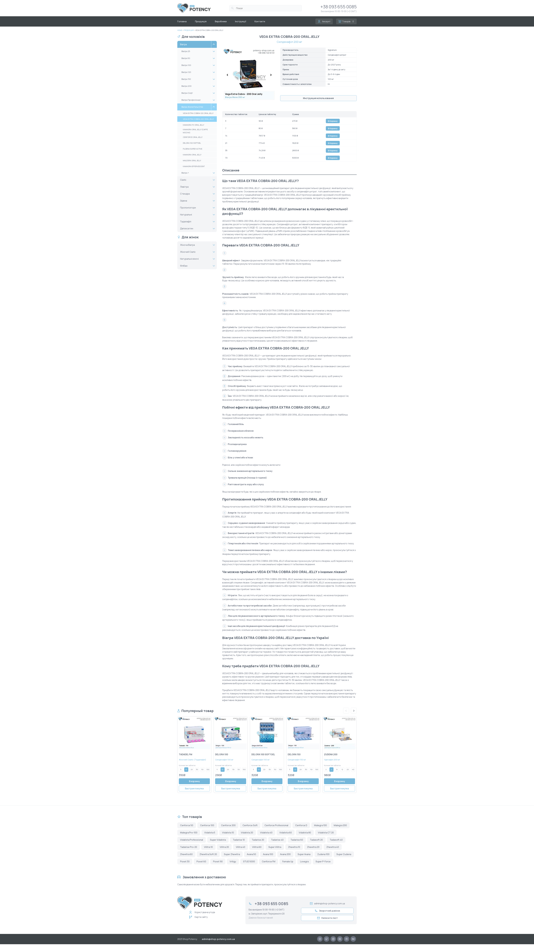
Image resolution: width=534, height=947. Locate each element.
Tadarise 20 (258, 839)
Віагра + (185, 172)
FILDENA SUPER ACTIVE (192, 149)
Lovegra (304, 861)
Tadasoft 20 (316, 839)
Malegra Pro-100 (188, 832)
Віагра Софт (187, 93)
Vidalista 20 (247, 832)
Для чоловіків (193, 36)
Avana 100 (268, 854)
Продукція (201, 21)
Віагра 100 (186, 65)
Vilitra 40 (240, 847)
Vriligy (233, 861)
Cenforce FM (268, 861)
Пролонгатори (188, 207)
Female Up (287, 861)
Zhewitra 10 (294, 847)
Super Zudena (343, 854)
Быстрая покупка (194, 788)
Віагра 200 (186, 86)
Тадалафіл (185, 221)
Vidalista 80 (305, 832)
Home (179, 30)
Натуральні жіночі (189, 258)
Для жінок (190, 237)
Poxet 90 (218, 861)
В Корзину (333, 121)
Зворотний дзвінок (329, 910)
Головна (182, 21)
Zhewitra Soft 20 (208, 854)
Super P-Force (323, 861)
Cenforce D (301, 825)
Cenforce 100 (207, 825)
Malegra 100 (320, 825)
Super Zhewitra (232, 854)
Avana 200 (285, 854)
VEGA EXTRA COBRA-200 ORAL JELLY (198, 119)
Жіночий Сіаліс (188, 251)
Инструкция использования (318, 98)
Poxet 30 (185, 861)
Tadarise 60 (297, 839)
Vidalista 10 (228, 832)
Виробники (221, 21)
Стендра (185, 193)
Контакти (259, 21)
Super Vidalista (218, 839)
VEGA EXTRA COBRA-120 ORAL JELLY (198, 113)
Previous (346, 711)
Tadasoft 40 (336, 839)
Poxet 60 (201, 861)
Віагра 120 (186, 72)
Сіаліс (183, 179)
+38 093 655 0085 (338, 7)
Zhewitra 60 (186, 854)
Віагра (183, 44)
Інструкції (240, 21)
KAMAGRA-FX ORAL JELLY (193, 125)
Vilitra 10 (208, 847)
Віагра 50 (185, 58)
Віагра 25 (185, 51)
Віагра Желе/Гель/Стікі (192, 107)
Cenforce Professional (276, 825)
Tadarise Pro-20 (188, 847)
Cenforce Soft (250, 825)
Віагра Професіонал (191, 100)
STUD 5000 (249, 861)
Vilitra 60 (256, 847)
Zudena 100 (323, 854)
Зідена (183, 200)
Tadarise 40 (277, 839)
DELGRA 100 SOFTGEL (192, 143)
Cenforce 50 (186, 825)
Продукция (189, 30)
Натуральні (186, 214)
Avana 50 (251, 854)
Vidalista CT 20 (326, 832)
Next (354, 711)
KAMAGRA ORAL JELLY (192, 154)
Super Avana (304, 854)
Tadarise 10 (239, 839)
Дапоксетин (186, 228)
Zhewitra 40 (332, 847)
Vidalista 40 (266, 832)
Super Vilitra (274, 847)
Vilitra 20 (224, 847)
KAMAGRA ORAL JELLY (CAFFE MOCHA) (195, 131)
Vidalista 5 (209, 832)
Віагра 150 (186, 79)
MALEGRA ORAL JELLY (192, 160)
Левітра (184, 186)
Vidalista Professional (191, 839)
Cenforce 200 (228, 825)
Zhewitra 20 (313, 847)
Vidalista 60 (285, 832)
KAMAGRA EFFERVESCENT (194, 166)
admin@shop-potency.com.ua (329, 903)
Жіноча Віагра (187, 244)
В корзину (194, 781)
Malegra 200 (340, 825)
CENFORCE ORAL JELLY (192, 137)
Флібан (183, 265)
